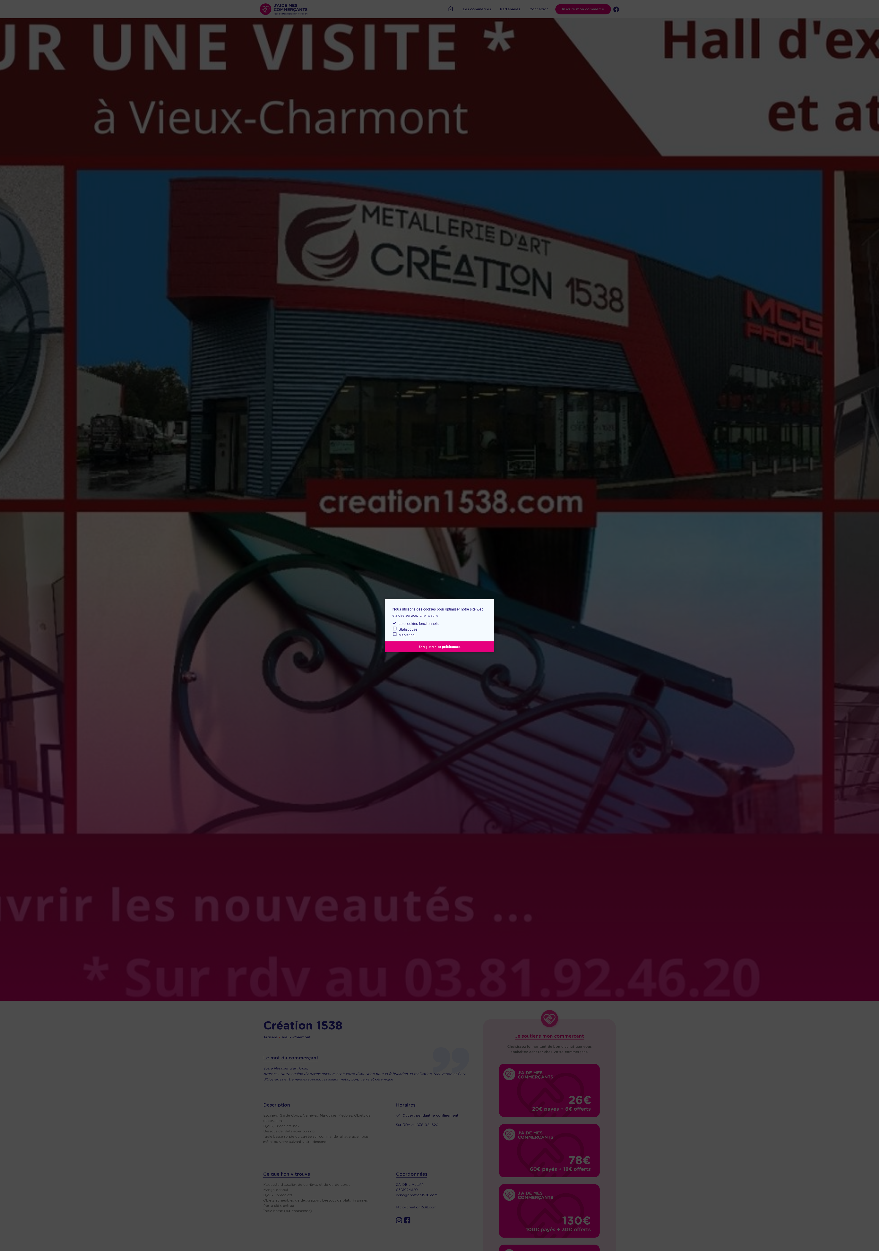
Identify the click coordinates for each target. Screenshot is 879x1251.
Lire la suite (429, 615)
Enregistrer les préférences (439, 646)
